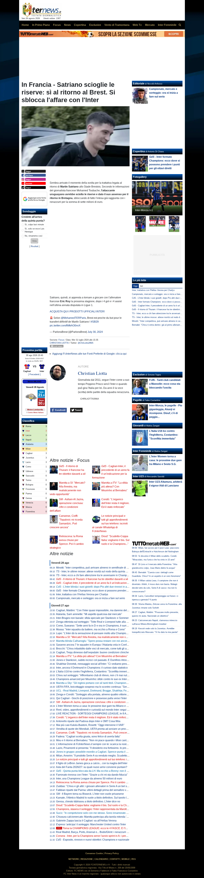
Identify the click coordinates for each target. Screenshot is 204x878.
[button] (34, 240)
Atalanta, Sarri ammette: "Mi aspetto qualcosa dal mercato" (89, 614)
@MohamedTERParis (73, 318)
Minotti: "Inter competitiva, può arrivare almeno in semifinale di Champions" (98, 567)
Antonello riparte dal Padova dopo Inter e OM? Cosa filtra (88, 721)
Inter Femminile (142, 451)
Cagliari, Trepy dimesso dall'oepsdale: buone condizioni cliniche (92, 652)
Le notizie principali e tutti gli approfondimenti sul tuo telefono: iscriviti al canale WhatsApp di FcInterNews (110, 524)
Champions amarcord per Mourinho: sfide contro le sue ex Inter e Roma (96, 679)
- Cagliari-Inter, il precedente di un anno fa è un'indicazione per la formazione (102, 583)
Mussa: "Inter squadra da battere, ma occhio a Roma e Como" (91, 629)
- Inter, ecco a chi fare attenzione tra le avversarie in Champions (93, 575)
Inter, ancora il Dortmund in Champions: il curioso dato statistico (92, 667)
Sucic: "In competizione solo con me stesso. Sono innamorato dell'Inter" (96, 813)
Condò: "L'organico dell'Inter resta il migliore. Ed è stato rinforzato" (115, 503)
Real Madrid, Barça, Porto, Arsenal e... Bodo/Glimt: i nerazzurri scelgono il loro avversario (106, 832)
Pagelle (137, 400)
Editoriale (138, 83)
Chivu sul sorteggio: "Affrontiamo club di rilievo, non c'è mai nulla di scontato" (99, 675)
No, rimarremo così (33, 236)
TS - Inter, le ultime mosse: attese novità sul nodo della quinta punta (163, 317)
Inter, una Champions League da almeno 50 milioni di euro (89, 778)
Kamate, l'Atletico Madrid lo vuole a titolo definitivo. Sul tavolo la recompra (97, 797)
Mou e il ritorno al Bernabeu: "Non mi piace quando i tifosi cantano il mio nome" (100, 740)
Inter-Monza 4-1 (144, 210)
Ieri (141, 286)
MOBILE (126, 859)
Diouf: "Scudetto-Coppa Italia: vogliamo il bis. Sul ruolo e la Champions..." (115, 540)
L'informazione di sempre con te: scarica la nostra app (95, 744)
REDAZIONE (87, 859)
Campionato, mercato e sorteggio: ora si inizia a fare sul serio (90, 598)
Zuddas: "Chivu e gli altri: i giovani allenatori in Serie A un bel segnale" (96, 786)
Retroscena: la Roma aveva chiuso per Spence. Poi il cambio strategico (96, 782)
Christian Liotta (59, 343)
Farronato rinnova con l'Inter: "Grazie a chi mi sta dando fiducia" (92, 774)
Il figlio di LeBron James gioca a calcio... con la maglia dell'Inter (91, 763)
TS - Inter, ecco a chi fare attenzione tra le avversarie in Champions (163, 313)
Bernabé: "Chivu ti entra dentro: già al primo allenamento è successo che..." (167, 325)
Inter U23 (138, 476)
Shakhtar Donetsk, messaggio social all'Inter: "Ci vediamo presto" (93, 663)
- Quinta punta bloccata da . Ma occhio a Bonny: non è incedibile (97, 771)
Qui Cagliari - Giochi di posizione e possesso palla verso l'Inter (91, 698)
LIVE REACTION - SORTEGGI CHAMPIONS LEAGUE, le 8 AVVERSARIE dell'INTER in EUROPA (112, 713)
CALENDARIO (101, 859)
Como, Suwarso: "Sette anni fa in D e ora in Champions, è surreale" (94, 625)
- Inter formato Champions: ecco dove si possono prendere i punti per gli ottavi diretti (106, 590)
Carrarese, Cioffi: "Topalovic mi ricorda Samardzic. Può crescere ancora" (97, 732)
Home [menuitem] (25, 25)
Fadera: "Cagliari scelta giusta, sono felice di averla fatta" (88, 736)
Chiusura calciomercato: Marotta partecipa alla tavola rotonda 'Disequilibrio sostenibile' (105, 816)
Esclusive (139, 374)
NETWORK (73, 859)
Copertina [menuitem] (80, 25)
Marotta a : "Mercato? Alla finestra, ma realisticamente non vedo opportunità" (100, 637)
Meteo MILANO (34, 382)
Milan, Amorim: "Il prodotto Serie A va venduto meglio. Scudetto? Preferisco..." (99, 755)
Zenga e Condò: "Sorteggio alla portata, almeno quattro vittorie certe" (95, 694)
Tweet (77, 410)
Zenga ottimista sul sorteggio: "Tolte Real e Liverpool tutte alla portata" (95, 621)
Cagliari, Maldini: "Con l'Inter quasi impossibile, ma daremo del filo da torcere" (100, 610)
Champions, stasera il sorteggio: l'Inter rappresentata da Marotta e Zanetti (97, 809)
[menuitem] (179, 25)
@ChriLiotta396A (85, 343)
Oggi (135, 286)
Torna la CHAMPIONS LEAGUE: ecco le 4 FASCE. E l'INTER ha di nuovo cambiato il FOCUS (113, 828)
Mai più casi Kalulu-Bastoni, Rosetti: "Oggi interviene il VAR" (90, 725)
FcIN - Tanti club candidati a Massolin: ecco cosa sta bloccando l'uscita (164, 384)
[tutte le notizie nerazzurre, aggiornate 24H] (42, 10)
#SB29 (95, 321)
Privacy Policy (112, 853)
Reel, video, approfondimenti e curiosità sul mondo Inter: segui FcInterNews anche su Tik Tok (108, 709)
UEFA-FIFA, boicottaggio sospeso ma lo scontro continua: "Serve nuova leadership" (103, 686)
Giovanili (138, 425)
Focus (61, 340)
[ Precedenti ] (34, 374)
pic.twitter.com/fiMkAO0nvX (65, 325)
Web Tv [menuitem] (137, 25)
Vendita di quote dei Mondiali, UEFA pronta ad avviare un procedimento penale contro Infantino (109, 728)
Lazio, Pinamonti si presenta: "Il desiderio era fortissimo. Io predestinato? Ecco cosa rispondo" (109, 748)
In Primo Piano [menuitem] (41, 25)
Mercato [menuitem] (150, 25)
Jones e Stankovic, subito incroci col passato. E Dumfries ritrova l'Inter (95, 660)
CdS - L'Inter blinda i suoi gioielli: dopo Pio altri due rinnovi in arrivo (162, 298)
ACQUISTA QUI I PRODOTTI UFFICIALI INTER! (77, 311)
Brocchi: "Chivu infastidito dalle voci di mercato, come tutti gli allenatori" (96, 648)
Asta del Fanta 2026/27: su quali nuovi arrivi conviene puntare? (91, 767)
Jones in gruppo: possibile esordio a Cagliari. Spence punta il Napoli (95, 751)
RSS (133, 859)
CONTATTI (115, 859)
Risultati (34, 246)
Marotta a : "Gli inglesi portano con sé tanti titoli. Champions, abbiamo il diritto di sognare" (108, 683)
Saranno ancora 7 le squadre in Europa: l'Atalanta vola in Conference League (100, 644)
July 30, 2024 (95, 332)
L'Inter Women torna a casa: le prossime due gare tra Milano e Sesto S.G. (97, 706)
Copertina (139, 151)
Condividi (60, 410)
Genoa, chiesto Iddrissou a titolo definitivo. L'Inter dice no (88, 801)
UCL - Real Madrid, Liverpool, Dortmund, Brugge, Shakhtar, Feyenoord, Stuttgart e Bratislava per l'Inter (113, 690)
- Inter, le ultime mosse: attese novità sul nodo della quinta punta (94, 571)
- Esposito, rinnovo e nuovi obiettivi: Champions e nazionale (92, 839)
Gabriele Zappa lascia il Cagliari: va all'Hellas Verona (86, 820)
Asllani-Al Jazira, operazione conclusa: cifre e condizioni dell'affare (96, 702)
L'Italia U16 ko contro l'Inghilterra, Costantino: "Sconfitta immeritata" (94, 671)
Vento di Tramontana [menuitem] (116, 25)
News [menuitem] (67, 25)
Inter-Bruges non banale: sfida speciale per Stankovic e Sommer (92, 618)
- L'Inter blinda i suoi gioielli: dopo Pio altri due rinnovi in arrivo (94, 586)
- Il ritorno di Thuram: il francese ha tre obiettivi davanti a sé (72, 470)
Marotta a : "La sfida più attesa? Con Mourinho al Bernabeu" (114, 486)
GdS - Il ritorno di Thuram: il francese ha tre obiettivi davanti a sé (162, 309)
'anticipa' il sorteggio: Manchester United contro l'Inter (91, 824)
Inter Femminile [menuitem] (167, 25)
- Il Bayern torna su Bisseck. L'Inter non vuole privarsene (90, 793)
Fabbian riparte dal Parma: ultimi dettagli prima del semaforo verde (93, 790)
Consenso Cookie (94, 853)
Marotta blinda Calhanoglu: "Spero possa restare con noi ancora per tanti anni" (100, 641)
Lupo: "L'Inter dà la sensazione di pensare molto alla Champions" (93, 633)
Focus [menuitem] (57, 25)
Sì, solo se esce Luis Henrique (34, 230)
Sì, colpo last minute (34, 224)
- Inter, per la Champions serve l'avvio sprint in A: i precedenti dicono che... (102, 836)
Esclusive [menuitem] (95, 25)
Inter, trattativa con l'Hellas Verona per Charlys (82, 594)
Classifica (28, 421)
